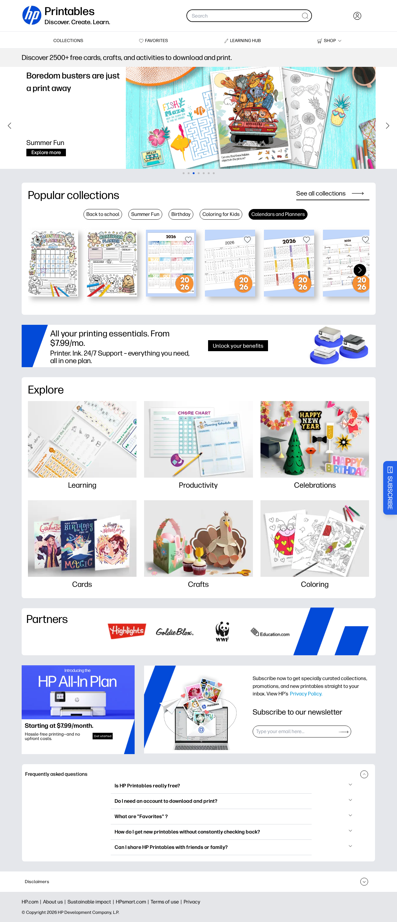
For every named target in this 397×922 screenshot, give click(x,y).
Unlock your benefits (238, 345)
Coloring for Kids (220, 214)
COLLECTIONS (68, 40)
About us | (55, 902)
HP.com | (32, 902)
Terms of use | (167, 902)
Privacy (192, 902)
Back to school (102, 214)
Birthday (180, 214)
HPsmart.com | (133, 902)
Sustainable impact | (91, 902)
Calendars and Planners (278, 214)
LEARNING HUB (245, 40)
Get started (102, 736)
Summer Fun (145, 214)
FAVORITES (156, 40)
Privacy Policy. (306, 693)
